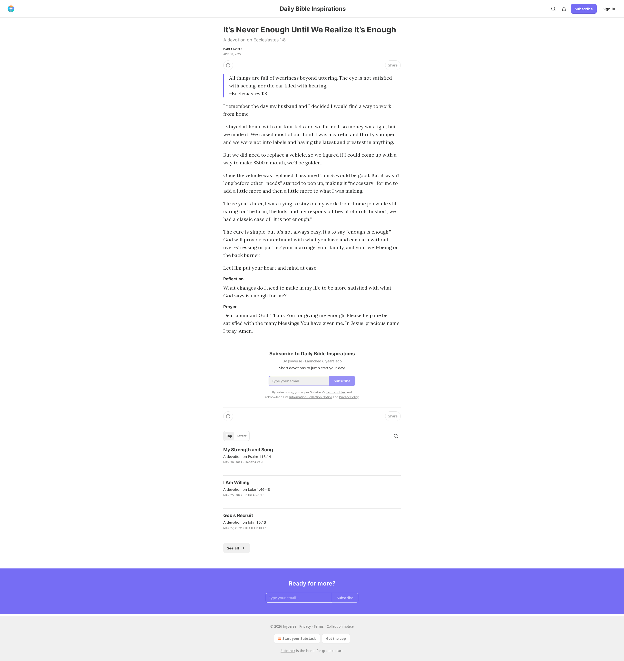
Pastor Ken (254, 462)
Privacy (305, 626)
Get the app (336, 638)
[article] (312, 459)
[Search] (553, 9)
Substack (288, 650)
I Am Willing (236, 482)
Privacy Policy (349, 397)
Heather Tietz (255, 528)
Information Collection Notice (310, 397)
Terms (319, 626)
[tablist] (236, 436)
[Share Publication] (564, 9)
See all (233, 548)
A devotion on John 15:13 (244, 522)
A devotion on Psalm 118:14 (247, 456)
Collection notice (340, 626)
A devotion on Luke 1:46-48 (246, 489)
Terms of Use (335, 392)
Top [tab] (229, 436)
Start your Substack (299, 638)
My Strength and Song (248, 450)
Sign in (609, 8)
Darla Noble (232, 49)
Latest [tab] (242, 436)
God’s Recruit (238, 515)
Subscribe (584, 8)
